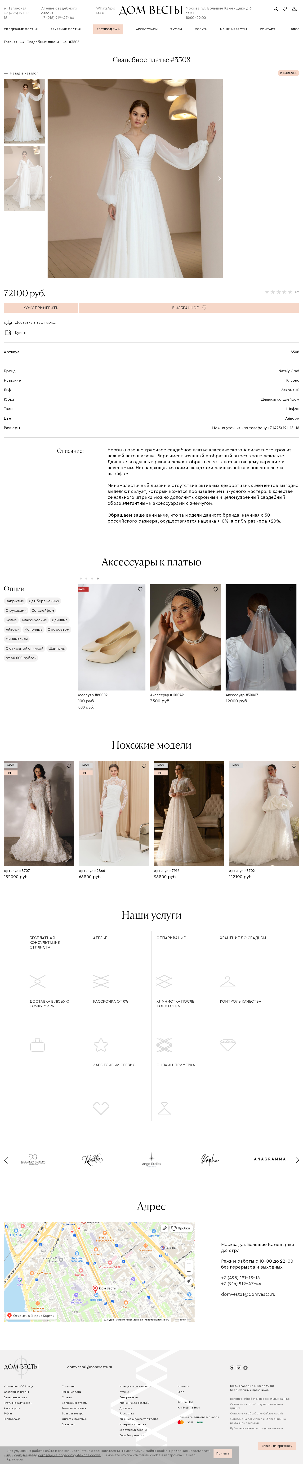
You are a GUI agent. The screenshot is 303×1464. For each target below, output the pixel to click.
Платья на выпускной (18, 1402)
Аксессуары (12, 1408)
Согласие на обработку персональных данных (256, 1406)
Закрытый (290, 390)
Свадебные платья (16, 1391)
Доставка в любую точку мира (49, 1004)
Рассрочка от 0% (110, 1001)
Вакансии (68, 1424)
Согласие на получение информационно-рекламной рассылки (258, 1421)
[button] (51, 178)
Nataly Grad (288, 371)
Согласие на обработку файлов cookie (256, 1413)
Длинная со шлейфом (280, 399)
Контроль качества (240, 1001)
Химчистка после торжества (175, 1004)
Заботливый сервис (114, 1065)
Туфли (8, 1413)
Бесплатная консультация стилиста (45, 942)
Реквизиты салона (74, 1408)
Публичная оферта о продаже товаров (256, 1428)
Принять (222, 1453)
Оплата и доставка (74, 1419)
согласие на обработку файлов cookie (69, 1455)
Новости (183, 1386)
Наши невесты (71, 1391)
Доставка (126, 1408)
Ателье (100, 938)
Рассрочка (127, 1413)
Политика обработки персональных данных (260, 1398)
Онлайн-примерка (175, 1065)
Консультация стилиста (135, 1386)
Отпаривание (171, 938)
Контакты (185, 1402)
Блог (181, 1391)
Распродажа (12, 1419)
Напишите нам (189, 1407)
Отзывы (67, 1397)
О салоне (68, 1386)
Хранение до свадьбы (243, 938)
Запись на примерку (277, 1446)
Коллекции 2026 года (18, 1386)
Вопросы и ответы (74, 1402)
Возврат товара (72, 1413)
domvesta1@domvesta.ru (248, 1294)
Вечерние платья (15, 1397)
